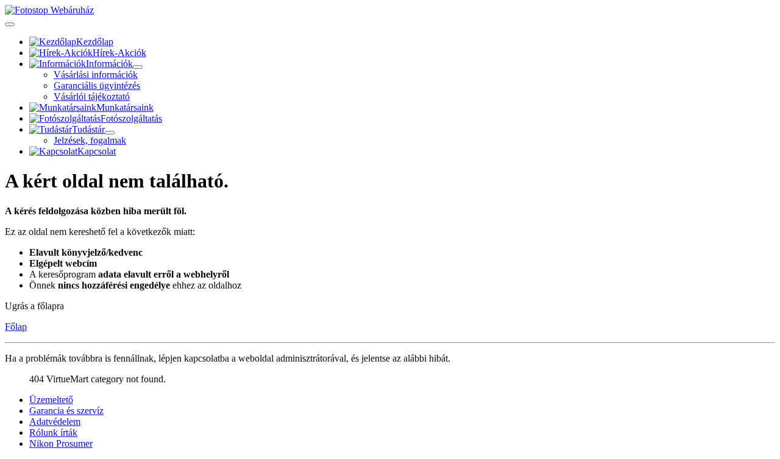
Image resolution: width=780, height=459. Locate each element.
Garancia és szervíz (66, 410)
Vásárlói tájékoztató (92, 96)
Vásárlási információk (96, 74)
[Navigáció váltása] (10, 24)
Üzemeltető (51, 399)
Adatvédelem (54, 421)
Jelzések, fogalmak (90, 140)
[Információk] (138, 67)
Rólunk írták (53, 432)
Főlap (16, 326)
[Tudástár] (110, 133)
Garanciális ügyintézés (97, 85)
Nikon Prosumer (61, 443)
